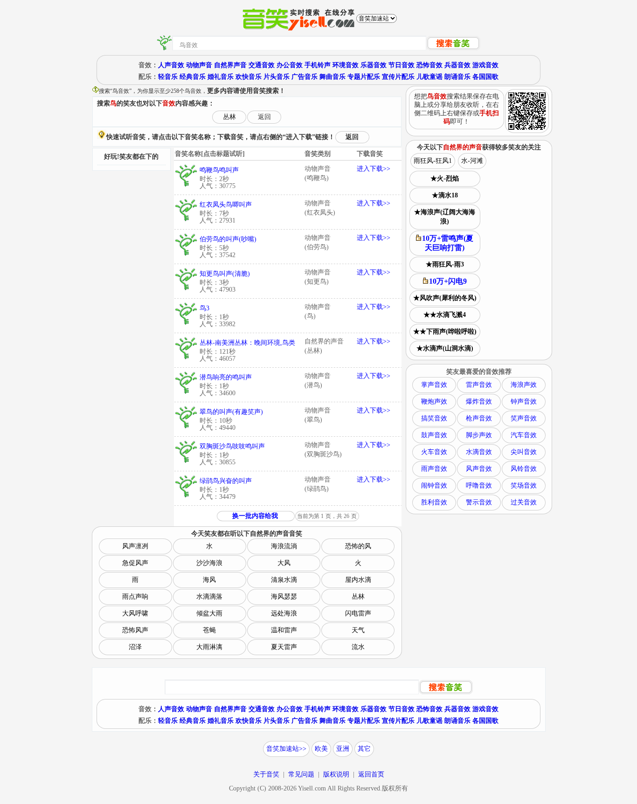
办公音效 (290, 65)
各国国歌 (485, 76)
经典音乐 (193, 76)
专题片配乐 (363, 76)
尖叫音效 (524, 451)
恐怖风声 (135, 630)
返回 (264, 116)
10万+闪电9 (448, 281)
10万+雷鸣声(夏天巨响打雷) (447, 243)
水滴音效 (479, 451)
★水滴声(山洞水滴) (444, 348)
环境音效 (345, 65)
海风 (209, 579)
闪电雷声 (358, 613)
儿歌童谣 (429, 76)
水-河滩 (472, 160)
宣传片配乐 (398, 76)
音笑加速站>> (286, 748)
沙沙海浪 (209, 562)
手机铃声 (318, 65)
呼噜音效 (479, 485)
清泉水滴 (284, 579)
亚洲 (342, 748)
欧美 (321, 748)
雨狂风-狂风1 (433, 160)
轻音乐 (168, 76)
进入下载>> (373, 168)
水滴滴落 (209, 596)
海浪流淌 (284, 546)
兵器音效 (457, 65)
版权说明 (336, 774)
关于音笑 (266, 774)
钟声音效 (524, 401)
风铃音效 (524, 468)
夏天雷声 (284, 646)
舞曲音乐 (332, 76)
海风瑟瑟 (284, 596)
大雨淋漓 (209, 646)
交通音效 (262, 65)
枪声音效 (479, 418)
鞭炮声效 (434, 401)
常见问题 (301, 774)
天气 (358, 630)
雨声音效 (434, 468)
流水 (358, 646)
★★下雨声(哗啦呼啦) (445, 331)
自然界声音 (230, 65)
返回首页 (371, 774)
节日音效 (401, 65)
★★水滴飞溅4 (444, 314)
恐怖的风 (358, 546)
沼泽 (135, 646)
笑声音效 (524, 418)
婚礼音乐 (221, 76)
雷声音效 (479, 384)
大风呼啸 (135, 613)
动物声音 (199, 65)
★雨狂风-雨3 (445, 264)
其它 (364, 748)
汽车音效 (524, 435)
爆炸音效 (479, 401)
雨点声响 (135, 596)
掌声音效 (434, 384)
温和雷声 (284, 630)
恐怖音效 (429, 65)
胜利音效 (434, 502)
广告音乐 (304, 76)
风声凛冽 (135, 546)
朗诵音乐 (457, 76)
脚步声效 (479, 435)
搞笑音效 (434, 418)
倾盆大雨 (209, 613)
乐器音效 (373, 65)
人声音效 (171, 65)
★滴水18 (445, 195)
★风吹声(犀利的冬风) (445, 297)
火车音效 (434, 451)
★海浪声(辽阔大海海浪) (444, 217)
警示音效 (479, 502)
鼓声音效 (434, 435)
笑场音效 (524, 485)
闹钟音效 (434, 485)
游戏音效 (485, 65)
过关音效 (524, 502)
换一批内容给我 (255, 515)
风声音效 (479, 468)
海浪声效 (524, 384)
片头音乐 (276, 76)
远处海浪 (284, 613)
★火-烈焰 (444, 178)
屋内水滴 (358, 579)
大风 (284, 562)
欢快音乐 (248, 76)
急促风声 (135, 562)
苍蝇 (209, 630)
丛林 (229, 116)
